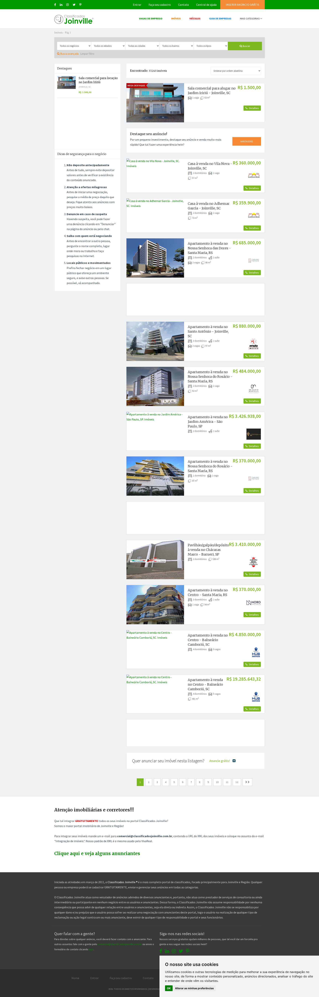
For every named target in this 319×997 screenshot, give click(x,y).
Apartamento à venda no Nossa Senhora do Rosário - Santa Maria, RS (210, 376)
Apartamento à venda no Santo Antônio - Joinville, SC (208, 331)
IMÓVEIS (176, 18)
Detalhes (253, 108)
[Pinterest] (80, 4)
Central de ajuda (206, 4)
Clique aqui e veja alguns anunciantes (97, 853)
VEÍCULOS (194, 18)
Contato (183, 4)
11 (227, 782)
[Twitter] (74, 4)
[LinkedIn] (61, 4)
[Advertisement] (195, 295)
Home (75, 978)
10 (217, 782)
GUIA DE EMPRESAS (220, 18)
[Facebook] (55, 4)
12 (237, 782)
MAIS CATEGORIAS (250, 18)
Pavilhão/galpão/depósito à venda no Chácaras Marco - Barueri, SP (208, 549)
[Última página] (247, 782)
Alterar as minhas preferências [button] (194, 988)
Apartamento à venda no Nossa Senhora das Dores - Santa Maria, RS (209, 248)
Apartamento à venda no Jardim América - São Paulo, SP (208, 421)
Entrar (137, 4)
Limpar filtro (87, 53)
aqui (91, 949)
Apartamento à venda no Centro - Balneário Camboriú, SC (208, 640)
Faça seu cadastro (160, 4)
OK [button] (169, 988)
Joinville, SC (85, 87)
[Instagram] (67, 4)
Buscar (246, 46)
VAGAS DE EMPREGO (150, 18)
